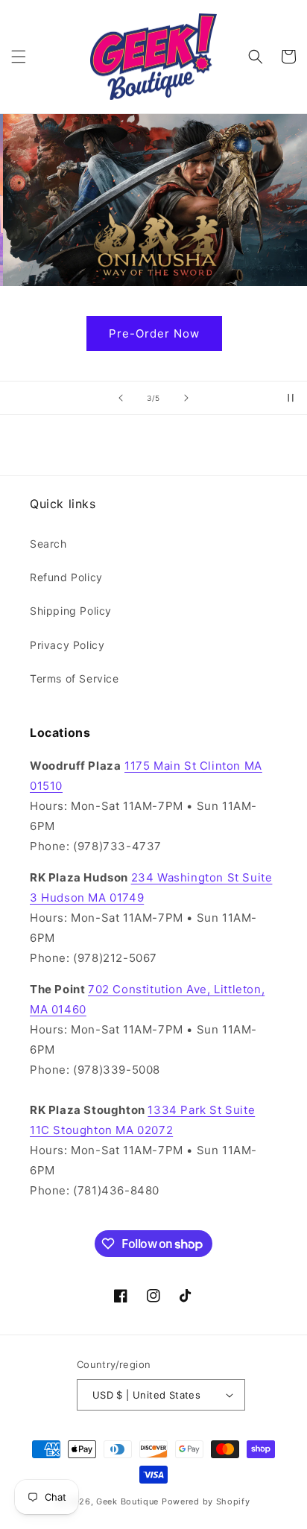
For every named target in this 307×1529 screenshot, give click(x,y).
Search (48, 543)
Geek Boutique (127, 1501)
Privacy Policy (67, 645)
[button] (18, 56)
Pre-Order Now (153, 333)
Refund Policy (66, 577)
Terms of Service (74, 678)
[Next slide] (186, 398)
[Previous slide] (120, 398)
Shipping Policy (71, 610)
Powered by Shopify (206, 1501)
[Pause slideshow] (290, 398)
